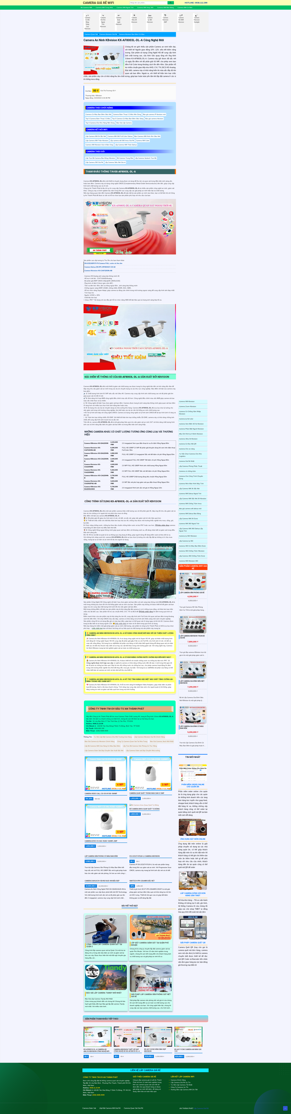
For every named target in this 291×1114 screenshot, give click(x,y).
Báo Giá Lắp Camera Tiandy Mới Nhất (104, 993)
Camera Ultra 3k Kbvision (188, 439)
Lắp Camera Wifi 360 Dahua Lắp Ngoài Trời (191, 530)
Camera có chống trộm (187, 471)
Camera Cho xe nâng (187, 449)
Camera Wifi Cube (142, 140)
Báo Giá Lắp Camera (124, 123)
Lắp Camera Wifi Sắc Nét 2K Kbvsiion (192, 498)
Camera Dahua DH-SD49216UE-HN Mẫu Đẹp (102, 881)
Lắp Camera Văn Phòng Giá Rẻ (192, 593)
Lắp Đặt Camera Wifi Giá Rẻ (109, 1108)
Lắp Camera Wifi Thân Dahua (126, 145)
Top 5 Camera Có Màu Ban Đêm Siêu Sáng (127, 118)
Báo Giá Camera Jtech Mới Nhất (161, 741)
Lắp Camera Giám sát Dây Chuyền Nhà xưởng (143, 750)
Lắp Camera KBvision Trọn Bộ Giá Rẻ (192, 637)
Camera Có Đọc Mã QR (187, 444)
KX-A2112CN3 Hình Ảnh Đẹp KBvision (155, 1050)
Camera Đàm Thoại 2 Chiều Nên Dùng (127, 114)
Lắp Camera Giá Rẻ (201, 1108)
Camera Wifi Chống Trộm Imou (190, 503)
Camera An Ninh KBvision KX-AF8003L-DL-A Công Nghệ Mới (124, 40)
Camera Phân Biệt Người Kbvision (191, 429)
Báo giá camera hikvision (154, 118)
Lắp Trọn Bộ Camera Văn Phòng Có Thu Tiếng (140, 746)
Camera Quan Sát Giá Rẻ (133, 1108)
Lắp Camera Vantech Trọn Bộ (145, 158)
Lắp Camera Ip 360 (186, 541)
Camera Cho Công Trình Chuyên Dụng (191, 477)
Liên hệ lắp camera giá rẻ (145, 1070)
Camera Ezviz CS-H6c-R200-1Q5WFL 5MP (101, 841)
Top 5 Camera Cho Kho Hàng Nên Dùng (100, 123)
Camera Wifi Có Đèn (185, 7)
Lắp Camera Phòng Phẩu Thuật (190, 466)
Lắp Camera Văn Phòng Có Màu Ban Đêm (101, 856)
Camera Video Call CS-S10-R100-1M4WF (101, 793)
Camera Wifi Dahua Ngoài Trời (190, 493)
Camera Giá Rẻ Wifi (98, 2)
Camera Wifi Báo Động (165, 7)
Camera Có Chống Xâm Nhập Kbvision (190, 413)
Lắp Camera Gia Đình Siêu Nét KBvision (192, 682)
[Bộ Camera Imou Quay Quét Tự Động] (144, 805)
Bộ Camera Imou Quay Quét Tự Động (144, 809)
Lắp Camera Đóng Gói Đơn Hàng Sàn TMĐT (192, 894)
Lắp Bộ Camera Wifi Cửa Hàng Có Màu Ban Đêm (102, 746)
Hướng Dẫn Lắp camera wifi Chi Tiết (184, 1089)
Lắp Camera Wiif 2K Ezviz (188, 518)
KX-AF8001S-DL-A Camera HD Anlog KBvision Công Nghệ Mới (96, 1050)
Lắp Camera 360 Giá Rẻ (94, 162)
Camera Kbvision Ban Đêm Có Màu (131, 34)
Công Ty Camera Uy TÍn (179, 1087)
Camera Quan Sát (91, 34)
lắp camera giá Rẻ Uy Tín (180, 1082)
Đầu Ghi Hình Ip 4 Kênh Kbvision (191, 434)
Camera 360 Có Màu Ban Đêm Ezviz (192, 546)
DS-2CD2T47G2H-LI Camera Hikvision (144, 856)
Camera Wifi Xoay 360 (145, 7)
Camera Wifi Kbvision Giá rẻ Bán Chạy (99, 145)
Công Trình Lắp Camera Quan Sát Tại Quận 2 (104, 945)
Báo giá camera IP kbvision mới (154, 114)
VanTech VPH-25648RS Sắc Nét (142, 881)
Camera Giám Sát (89, 1108)
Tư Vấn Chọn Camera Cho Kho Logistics (190, 455)
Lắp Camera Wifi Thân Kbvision (97, 140)
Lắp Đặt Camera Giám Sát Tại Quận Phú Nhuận (150, 944)
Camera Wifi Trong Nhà (104, 7)
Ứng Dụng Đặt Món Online (192, 839)
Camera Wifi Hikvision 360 (188, 561)
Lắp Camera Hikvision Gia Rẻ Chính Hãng (149, 737)
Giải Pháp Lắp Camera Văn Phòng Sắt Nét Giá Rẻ (151, 995)
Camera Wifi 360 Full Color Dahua (120, 136)
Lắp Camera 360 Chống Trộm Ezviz (192, 556)
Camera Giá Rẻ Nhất (186, 461)
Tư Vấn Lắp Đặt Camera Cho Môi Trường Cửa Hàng (113, 737)
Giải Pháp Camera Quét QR (192, 943)
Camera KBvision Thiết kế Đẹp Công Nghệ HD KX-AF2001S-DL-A (127, 1050)
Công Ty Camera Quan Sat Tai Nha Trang (132, 741)
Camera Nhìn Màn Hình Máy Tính (191, 483)
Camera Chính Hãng (178, 1080)
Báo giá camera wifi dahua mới (190, 508)
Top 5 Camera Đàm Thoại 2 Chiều (98, 118)
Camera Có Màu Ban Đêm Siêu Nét (98, 114)
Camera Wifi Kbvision (186, 401)
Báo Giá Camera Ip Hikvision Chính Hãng (99, 741)
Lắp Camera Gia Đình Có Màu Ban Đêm (192, 727)
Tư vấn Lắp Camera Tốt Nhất (181, 1085)
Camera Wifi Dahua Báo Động (190, 513)
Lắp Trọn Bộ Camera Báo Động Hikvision (100, 158)
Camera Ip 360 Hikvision (188, 536)
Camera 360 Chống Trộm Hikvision (191, 551)
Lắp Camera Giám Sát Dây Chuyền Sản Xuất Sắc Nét (104, 750)
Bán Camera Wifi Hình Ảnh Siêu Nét (147, 136)
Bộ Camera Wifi (86, 7)
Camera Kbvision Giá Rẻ (108, 34)
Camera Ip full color (186, 419)
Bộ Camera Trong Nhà (125, 158)
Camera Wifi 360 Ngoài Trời (189, 523)
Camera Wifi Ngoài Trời (125, 7)
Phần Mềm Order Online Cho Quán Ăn (192, 785)
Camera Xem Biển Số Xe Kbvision (191, 424)
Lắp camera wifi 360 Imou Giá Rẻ (122, 140)
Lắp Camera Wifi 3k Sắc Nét (96, 136)
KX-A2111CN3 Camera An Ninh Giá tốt (187, 1050)
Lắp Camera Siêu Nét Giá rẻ (115, 162)
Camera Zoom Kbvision (187, 406)
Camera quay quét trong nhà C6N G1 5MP (146, 793)
